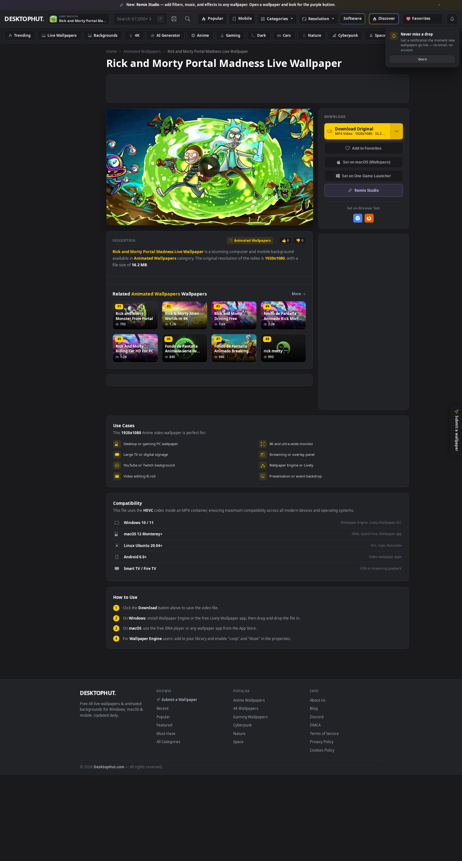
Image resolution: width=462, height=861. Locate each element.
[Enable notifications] (452, 19)
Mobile (245, 18)
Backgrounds (106, 35)
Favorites (424, 18)
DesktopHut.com (109, 766)
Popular (215, 18)
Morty (136, 251)
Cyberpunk (348, 35)
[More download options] (396, 131)
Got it (422, 59)
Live (178, 251)
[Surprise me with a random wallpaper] (174, 19)
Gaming (233, 35)
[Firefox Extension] (369, 218)
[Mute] (270, 220)
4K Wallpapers (245, 708)
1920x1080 (275, 258)
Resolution (318, 19)
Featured (164, 724)
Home (111, 51)
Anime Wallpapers (249, 700)
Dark (261, 35)
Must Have (166, 733)
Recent (162, 708)
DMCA (315, 724)
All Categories (168, 741)
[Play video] (209, 167)
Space (380, 35)
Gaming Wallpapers (250, 716)
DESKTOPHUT (98, 693)
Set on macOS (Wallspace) (366, 162)
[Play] (114, 220)
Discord (316, 716)
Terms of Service (324, 733)
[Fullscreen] (305, 220)
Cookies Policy (322, 750)
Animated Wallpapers (142, 51)
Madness (164, 251)
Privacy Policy (321, 741)
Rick (117, 251)
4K (137, 35)
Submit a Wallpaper (179, 699)
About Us (318, 700)
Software (352, 18)
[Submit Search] (187, 19)
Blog (314, 708)
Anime (203, 35)
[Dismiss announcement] (439, 5)
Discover (386, 18)
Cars (287, 35)
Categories (277, 19)
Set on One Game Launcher (366, 176)
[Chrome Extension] (357, 218)
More (296, 293)
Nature (314, 35)
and (125, 251)
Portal (149, 251)
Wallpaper (193, 251)
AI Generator (168, 35)
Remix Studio (367, 190)
